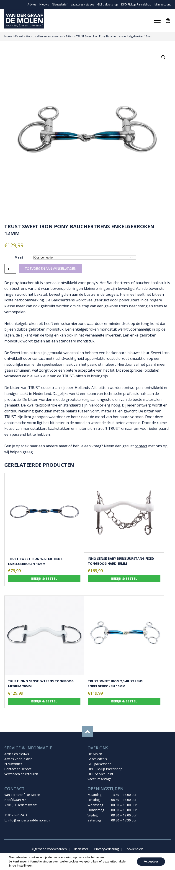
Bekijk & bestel (44, 578)
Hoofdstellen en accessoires (44, 36)
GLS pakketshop (107, 4)
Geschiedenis (97, 759)
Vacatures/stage (99, 779)
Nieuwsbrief (59, 4)
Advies (32, 4)
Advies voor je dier (18, 759)
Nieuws (44, 4)
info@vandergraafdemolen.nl (29, 820)
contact (141, 445)
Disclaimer (80, 849)
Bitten (69, 36)
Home (8, 36)
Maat (19, 257)
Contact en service (18, 769)
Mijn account (162, 4)
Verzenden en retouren (21, 774)
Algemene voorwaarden (49, 849)
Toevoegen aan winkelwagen (50, 268)
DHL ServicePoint (100, 774)
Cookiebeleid (134, 849)
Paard (19, 36)
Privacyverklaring (106, 849)
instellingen (25, 866)
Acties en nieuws (16, 754)
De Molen (95, 754)
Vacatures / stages (82, 4)
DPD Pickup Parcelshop (136, 4)
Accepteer (151, 861)
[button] (163, 57)
